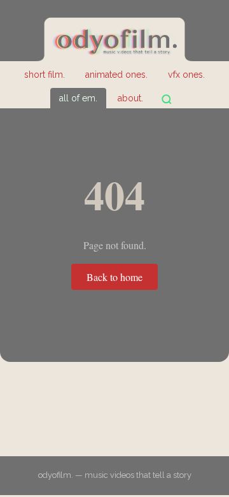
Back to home (114, 277)
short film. (44, 74)
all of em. (78, 98)
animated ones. (116, 74)
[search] (167, 99)
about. (130, 98)
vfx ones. (186, 74)
